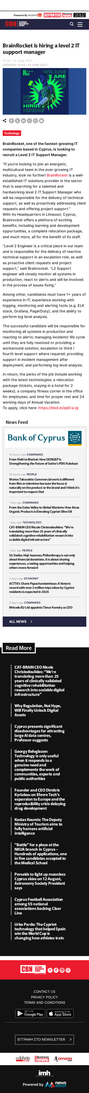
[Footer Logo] (33, 969)
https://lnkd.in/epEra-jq (58, 408)
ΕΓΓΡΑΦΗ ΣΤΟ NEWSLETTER (41, 1039)
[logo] (17, 24)
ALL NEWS (17, 622)
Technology (11, 133)
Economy (31, 578)
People (32, 474)
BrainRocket (57, 175)
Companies (35, 454)
